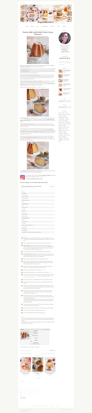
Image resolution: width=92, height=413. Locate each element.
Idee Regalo (32, 30)
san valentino (64, 136)
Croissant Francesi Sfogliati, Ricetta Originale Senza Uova (67, 71)
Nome (21, 390)
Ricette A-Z (52, 26)
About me (32, 26)
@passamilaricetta (41, 176)
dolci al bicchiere (65, 120)
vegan (65, 139)
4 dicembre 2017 (22, 350)
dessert (60, 120)
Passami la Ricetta (29, 350)
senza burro (61, 138)
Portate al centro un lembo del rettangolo (31, 275)
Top (71, 409)
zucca (60, 141)
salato (60, 136)
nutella (67, 130)
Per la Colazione (40, 30)
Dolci (38, 26)
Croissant (37, 87)
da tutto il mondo (61, 119)
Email (21, 392)
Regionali (45, 30)
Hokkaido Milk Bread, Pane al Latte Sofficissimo (50, 373)
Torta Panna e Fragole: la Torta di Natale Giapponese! (48, 353)
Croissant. (51, 81)
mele (63, 128)
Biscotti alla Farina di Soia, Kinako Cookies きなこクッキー (66, 84)
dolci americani (67, 122)
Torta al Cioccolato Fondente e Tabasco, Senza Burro (67, 89)
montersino (60, 130)
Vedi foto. (50, 272)
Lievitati (36, 30)
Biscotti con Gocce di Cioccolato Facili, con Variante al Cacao (66, 80)
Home (27, 26)
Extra (58, 26)
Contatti (64, 26)
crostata (66, 117)
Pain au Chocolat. (42, 87)
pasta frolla (66, 133)
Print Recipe (52, 186)
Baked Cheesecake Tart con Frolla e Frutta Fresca (66, 93)
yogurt (68, 139)
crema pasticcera (61, 117)
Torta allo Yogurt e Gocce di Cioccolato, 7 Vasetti (25, 373)
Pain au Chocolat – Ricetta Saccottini (38, 373)
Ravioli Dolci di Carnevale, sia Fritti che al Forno (66, 75)
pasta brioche (61, 133)
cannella (60, 114)
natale (64, 130)
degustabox (67, 119)
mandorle (60, 128)
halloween (64, 125)
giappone (60, 125)
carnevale (64, 114)
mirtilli (66, 128)
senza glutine (61, 139)
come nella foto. (44, 269)
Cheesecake (68, 114)
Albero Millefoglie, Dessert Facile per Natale (26, 353)
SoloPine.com (68, 409)
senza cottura (66, 138)
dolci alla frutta (61, 122)
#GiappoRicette (45, 26)
